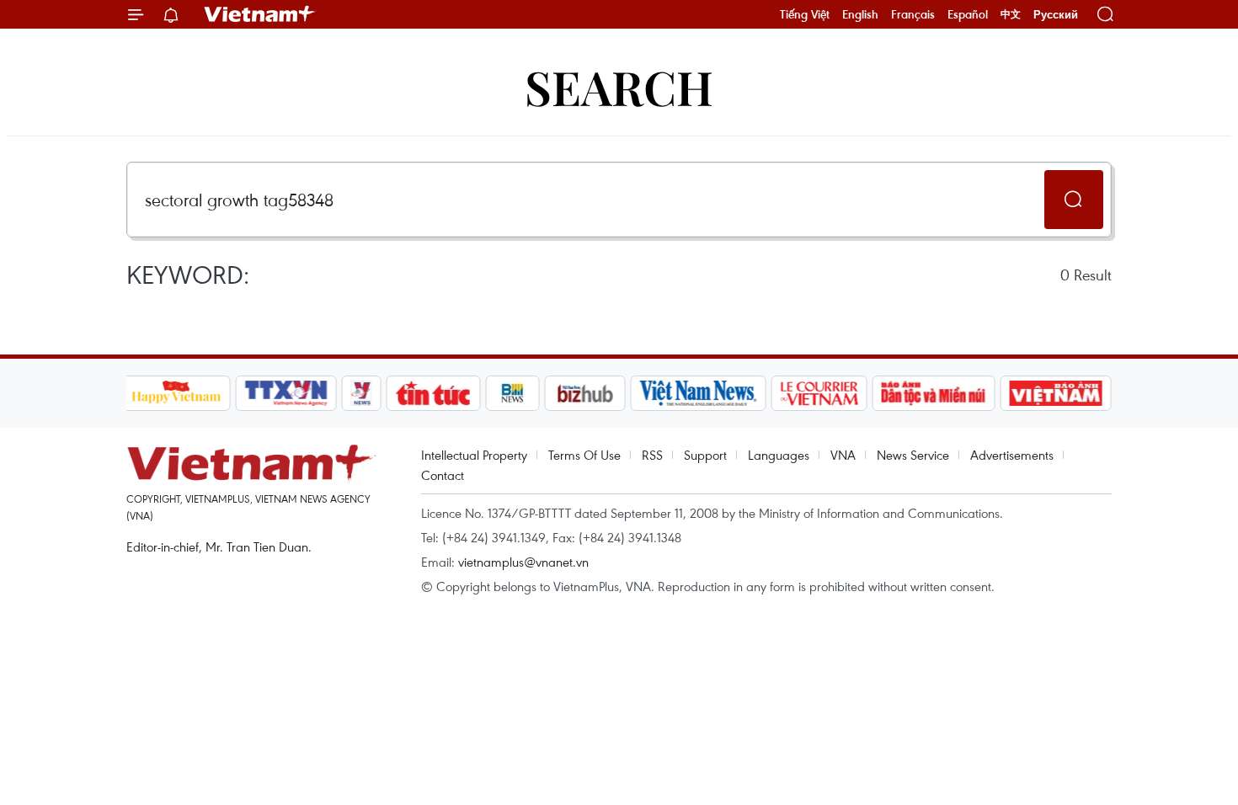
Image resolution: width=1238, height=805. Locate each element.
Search (619, 86)
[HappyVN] (177, 393)
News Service (913, 454)
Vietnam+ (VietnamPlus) (260, 14)
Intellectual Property (474, 454)
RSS (652, 454)
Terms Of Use (584, 454)
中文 (1011, 14)
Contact (442, 474)
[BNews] (512, 393)
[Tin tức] (433, 393)
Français (913, 14)
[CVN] (819, 393)
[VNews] (361, 393)
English (860, 14)
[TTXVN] (285, 393)
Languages (778, 454)
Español (967, 14)
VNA (843, 454)
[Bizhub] (585, 393)
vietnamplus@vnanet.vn (523, 561)
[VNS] (698, 393)
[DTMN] (933, 393)
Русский (1055, 14)
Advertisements (1012, 454)
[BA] (1056, 393)
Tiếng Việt (805, 14)
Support (705, 454)
